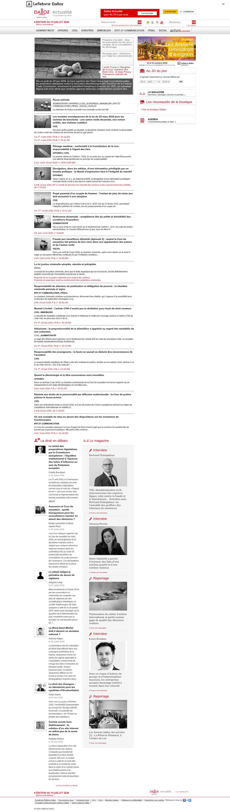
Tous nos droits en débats (67, 785)
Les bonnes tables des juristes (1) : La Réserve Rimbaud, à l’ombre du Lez (107, 735)
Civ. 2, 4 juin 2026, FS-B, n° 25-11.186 (52, 140)
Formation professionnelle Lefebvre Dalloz (52, 803)
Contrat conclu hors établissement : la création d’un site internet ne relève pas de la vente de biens (63, 728)
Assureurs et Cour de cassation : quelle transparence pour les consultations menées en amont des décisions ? (63, 512)
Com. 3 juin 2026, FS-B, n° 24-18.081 (51, 433)
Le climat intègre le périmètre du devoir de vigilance (62, 574)
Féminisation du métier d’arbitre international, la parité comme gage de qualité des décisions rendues (108, 619)
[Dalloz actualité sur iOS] (152, 22)
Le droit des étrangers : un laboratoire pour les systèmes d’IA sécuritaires (64, 687)
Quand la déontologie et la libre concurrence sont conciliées (69, 375)
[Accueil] (56, 13)
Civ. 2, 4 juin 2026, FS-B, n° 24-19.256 (52, 137)
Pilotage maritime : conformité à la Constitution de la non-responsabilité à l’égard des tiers (86, 148)
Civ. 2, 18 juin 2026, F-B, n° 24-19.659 (52, 369)
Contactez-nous (82, 800)
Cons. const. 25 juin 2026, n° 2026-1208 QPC (55, 162)
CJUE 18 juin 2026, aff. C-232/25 (49, 411)
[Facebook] (184, 800)
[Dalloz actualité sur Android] (148, 22)
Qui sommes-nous (66, 800)
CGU (100, 800)
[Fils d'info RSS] (157, 22)
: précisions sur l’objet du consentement (117, 54)
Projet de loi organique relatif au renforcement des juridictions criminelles (67, 280)
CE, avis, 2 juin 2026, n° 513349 (49, 233)
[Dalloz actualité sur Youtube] (161, 22)
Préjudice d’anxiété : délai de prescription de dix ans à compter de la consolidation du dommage (117, 43)
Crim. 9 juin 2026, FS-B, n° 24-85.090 (51, 258)
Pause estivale (61, 99)
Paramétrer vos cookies (154, 800)
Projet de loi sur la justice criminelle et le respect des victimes (62, 277)
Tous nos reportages (98, 628)
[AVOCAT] (180, 30)
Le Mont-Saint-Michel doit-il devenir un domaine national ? (64, 630)
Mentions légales (112, 800)
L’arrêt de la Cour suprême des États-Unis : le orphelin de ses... (116, 72)
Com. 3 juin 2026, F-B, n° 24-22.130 (50, 388)
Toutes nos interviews (98, 513)
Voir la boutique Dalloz (154, 109)
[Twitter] (189, 800)
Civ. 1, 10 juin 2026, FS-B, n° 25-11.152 (53, 211)
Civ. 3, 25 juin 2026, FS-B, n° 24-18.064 (52, 323)
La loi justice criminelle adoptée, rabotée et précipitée (65, 264)
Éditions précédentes (44, 24)
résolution (62, 701)
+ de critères (191, 25)
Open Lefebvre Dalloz (81, 803)
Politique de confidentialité (131, 800)
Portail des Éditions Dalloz (45, 800)
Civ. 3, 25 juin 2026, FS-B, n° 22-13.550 (52, 346)
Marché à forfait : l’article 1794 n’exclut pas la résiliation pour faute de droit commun (82, 308)
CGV (94, 800)
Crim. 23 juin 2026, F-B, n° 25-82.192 (51, 302)
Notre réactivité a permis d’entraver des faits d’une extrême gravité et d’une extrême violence (104, 563)
